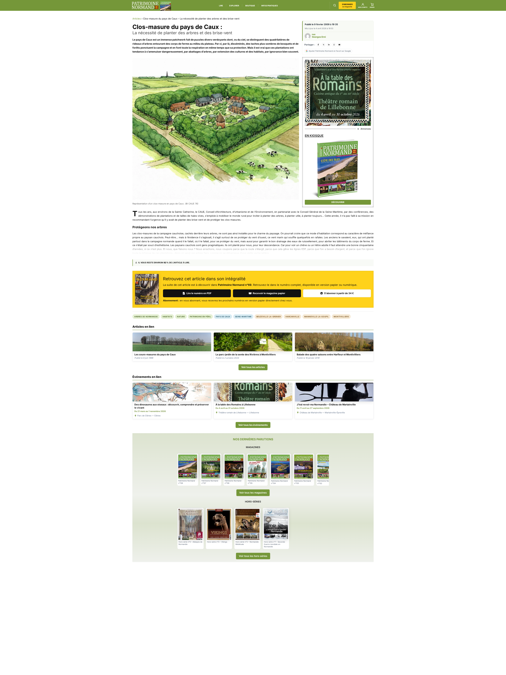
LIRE (221, 5)
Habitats (167, 316)
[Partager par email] (339, 45)
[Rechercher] (334, 5)
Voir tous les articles (253, 367)
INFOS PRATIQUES (269, 5)
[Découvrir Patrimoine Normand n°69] (147, 289)
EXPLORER (234, 5)
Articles (136, 18)
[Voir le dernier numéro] (165, 6)
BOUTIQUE (250, 5)
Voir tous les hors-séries (253, 556)
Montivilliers (341, 316)
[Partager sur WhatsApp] (334, 45)
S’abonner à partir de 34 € (339, 293)
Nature (181, 316)
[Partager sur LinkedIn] (329, 45)
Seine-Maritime (243, 316)
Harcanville (292, 316)
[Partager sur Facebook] (318, 45)
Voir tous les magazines (253, 492)
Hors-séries (253, 501)
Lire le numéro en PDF (198, 293)
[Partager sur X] (323, 45)
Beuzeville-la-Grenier (268, 316)
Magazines (253, 447)
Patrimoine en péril (200, 316)
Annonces (366, 128)
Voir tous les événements (253, 425)
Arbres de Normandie (146, 316)
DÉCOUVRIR (337, 202)
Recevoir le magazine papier (269, 293)
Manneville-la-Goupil (316, 316)
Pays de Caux (223, 316)
